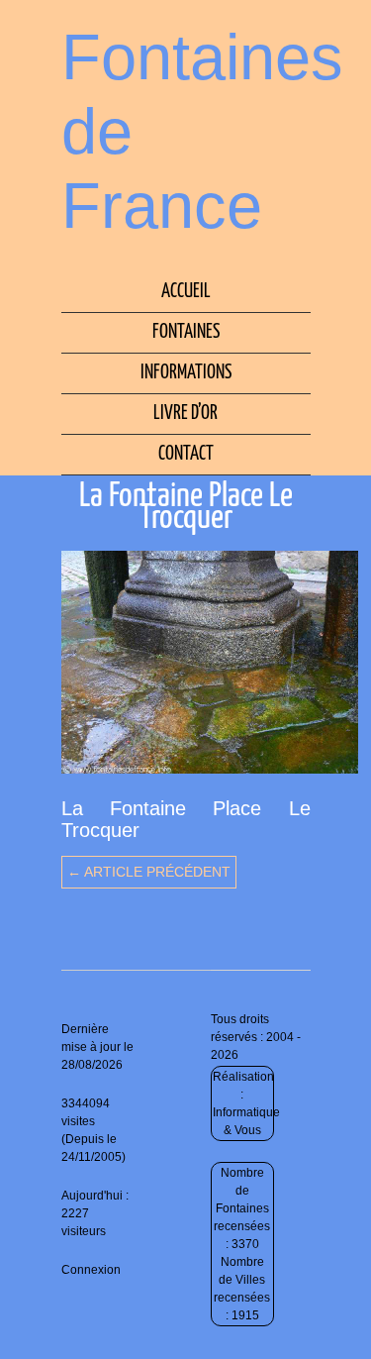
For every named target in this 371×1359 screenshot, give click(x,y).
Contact (186, 454)
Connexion (91, 1270)
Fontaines (186, 332)
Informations (186, 373)
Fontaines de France (202, 131)
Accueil (186, 291)
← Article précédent (149, 872)
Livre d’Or (185, 413)
